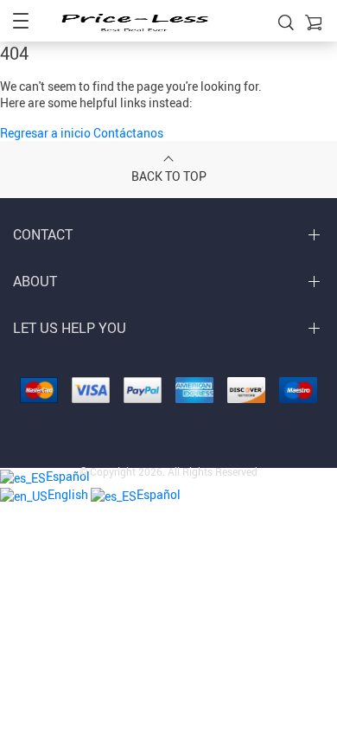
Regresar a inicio (46, 133)
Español (159, 494)
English (69, 494)
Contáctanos (128, 133)
